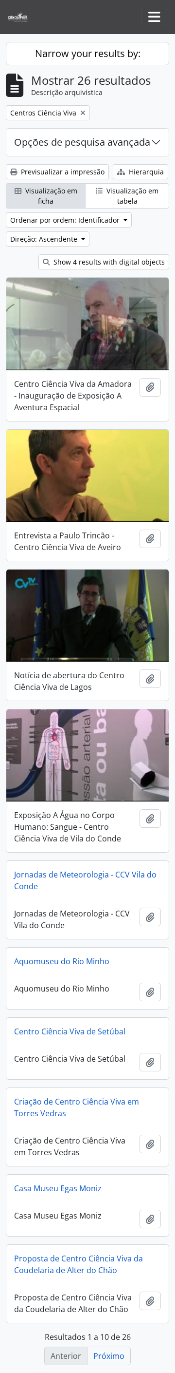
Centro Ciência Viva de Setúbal (69, 1031)
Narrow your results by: (87, 53)
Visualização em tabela (131, 196)
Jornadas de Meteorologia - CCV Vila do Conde (85, 880)
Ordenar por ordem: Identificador (66, 220)
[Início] (21, 17)
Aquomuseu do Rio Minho (61, 961)
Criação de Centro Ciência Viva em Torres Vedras (76, 1107)
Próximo (108, 1356)
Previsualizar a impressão (62, 171)
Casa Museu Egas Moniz (58, 1188)
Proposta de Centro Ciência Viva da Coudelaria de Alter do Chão (78, 1264)
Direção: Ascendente (44, 239)
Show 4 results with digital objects (108, 262)
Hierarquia (145, 171)
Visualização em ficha (50, 196)
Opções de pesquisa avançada (82, 142)
